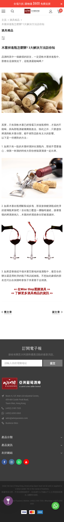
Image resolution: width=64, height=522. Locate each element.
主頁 (4, 19)
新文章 (56, 312)
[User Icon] (50, 11)
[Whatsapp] (19, 462)
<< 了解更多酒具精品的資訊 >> (32, 293)
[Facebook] (4, 462)
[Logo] (32, 11)
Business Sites (12, 423)
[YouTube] (26, 462)
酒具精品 (15, 19)
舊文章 (8, 312)
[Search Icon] (12, 11)
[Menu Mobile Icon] (3, 11)
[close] (61, 4)
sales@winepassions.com (17, 418)
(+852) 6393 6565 (13, 413)
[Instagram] (11, 462)
